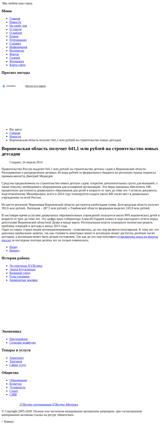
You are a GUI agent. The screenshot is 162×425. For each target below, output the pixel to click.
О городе (15, 29)
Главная (14, 18)
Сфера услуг (17, 365)
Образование (18, 380)
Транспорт (16, 357)
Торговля (15, 361)
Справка (15, 43)
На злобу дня (18, 25)
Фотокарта (16, 61)
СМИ (13, 394)
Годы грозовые (19, 276)
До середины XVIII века (25, 265)
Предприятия (18, 339)
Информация (18, 47)
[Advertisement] (81, 305)
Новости (15, 22)
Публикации (18, 40)
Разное (14, 36)
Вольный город (19, 273)
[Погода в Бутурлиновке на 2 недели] (35, 86)
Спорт (13, 391)
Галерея (14, 57)
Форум (14, 54)
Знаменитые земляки (23, 280)
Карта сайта (17, 65)
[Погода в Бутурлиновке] (24, 82)
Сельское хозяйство (22, 342)
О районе (15, 32)
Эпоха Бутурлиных (22, 269)
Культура (15, 383)
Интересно (16, 50)
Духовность (17, 387)
